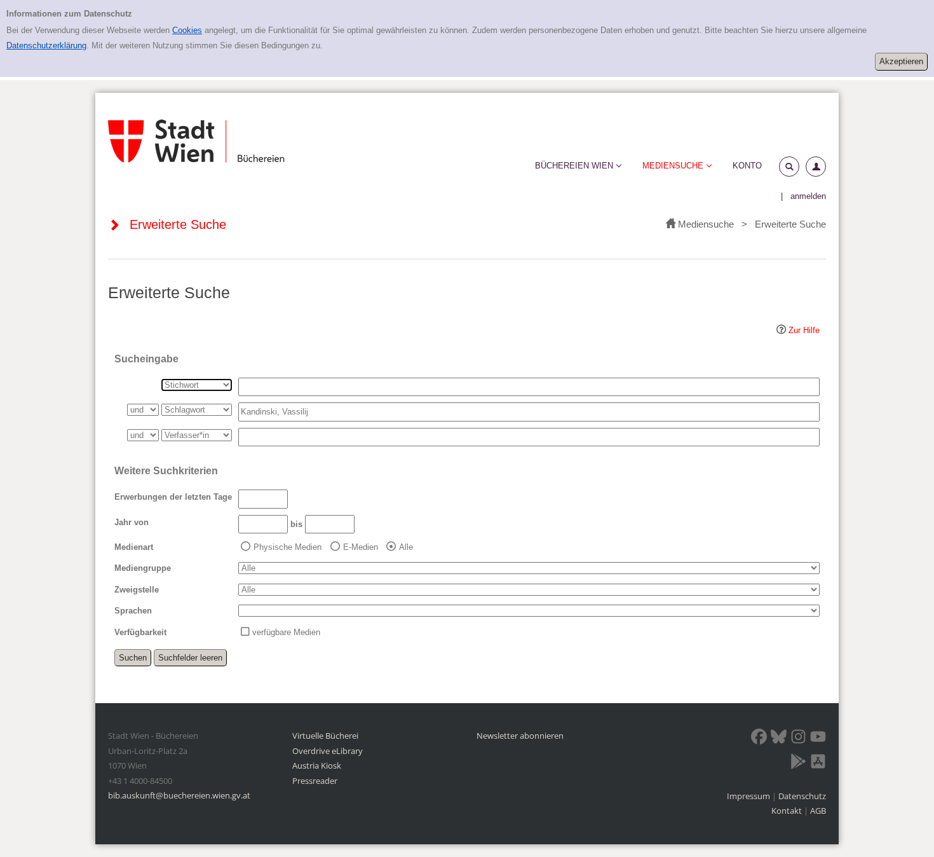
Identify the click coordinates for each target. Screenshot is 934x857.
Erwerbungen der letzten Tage (173, 497)
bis (296, 524)
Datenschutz (802, 796)
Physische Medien (287, 547)
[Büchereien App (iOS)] (818, 763)
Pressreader (314, 780)
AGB (818, 810)
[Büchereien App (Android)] (798, 763)
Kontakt (786, 810)
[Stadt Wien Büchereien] (196, 141)
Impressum (749, 796)
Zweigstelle (136, 589)
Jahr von (131, 522)
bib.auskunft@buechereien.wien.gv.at (179, 795)
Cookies (187, 30)
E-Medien (360, 547)
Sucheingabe (146, 358)
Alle (406, 547)
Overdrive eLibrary (327, 751)
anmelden (808, 196)
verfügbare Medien (286, 632)
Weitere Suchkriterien (166, 470)
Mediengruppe (142, 568)
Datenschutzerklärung (46, 45)
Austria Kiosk (316, 765)
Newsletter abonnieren (520, 735)
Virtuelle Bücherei (325, 735)
